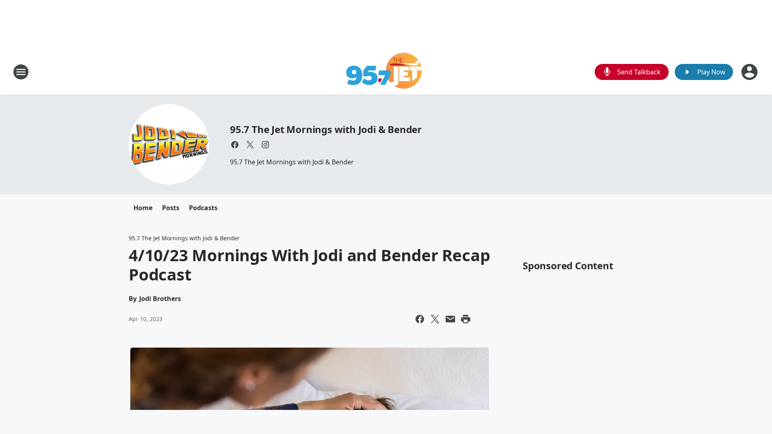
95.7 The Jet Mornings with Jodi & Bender (326, 129)
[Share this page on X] (435, 319)
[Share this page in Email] (450, 319)
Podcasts (203, 207)
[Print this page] (465, 319)
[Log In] (750, 72)
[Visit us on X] (250, 144)
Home (142, 207)
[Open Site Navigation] (21, 72)
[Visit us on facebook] (235, 144)
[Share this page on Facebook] (419, 319)
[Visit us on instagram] (265, 144)
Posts (170, 207)
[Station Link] (386, 72)
